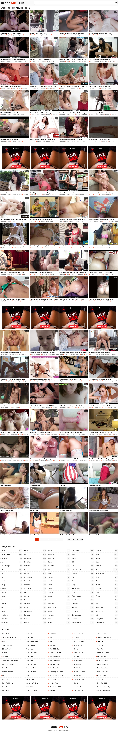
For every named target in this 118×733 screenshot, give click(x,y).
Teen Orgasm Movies (57, 672)
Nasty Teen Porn (102, 668)
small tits (67, 35)
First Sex (76, 683)
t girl (95, 35)
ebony (35, 550)
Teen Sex (5, 687)
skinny (49, 88)
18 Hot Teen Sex (7, 649)
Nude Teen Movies (103, 653)
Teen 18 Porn (101, 634)
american (11, 558)
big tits (9, 35)
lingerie (67, 88)
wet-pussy (106, 607)
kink (59, 573)
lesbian (59, 588)
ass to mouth (83, 460)
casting (22, 407)
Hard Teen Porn (102, 672)
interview (59, 558)
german (35, 596)
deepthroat (11, 615)
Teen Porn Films (31, 653)
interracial (80, 274)
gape (35, 592)
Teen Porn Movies (32, 641)
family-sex (35, 577)
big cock (14, 35)
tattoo (106, 562)
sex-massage (82, 615)
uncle (106, 577)
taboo (106, 558)
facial (35, 569)
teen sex (100, 641)
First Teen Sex (54, 679)
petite (53, 88)
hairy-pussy (35, 611)
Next (81, 539)
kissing (59, 577)
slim (101, 221)
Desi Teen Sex (78, 634)
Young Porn (30, 679)
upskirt (106, 585)
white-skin (106, 611)
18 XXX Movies (78, 641)
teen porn (5, 668)
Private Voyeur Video (57, 675)
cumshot (33, 61)
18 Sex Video (54, 683)
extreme (35, 566)
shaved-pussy (82, 622)
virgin (106, 592)
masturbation (111, 35)
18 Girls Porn (77, 668)
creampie (113, 354)
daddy (11, 611)
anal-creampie (11, 566)
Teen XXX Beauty (55, 653)
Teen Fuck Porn (55, 668)
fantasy (35, 585)
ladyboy (39, 141)
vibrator (106, 588)
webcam (106, 600)
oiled (82, 566)
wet (106, 603)
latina (59, 585)
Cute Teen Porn (78, 679)
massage (59, 603)
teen (72, 35)
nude (82, 554)
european (35, 558)
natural (59, 622)
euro (35, 554)
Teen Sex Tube (55, 664)
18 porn (4, 641)
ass (78, 88)
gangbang (35, 588)
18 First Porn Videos (104, 637)
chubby (11, 603)
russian (82, 607)
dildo (83, 35)
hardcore (54, 35)
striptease (15, 460)
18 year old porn (7, 672)
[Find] (116, 3)
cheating (11, 600)
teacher (106, 566)
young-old (106, 619)
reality (22, 114)
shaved (82, 619)
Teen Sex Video (55, 660)
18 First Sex (77, 675)
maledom (59, 600)
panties (73, 88)
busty (101, 274)
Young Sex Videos (32, 683)
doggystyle (73, 274)
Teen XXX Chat (55, 649)
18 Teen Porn (77, 645)
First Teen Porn (7, 645)
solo (117, 61)
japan (59, 562)
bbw (11, 573)
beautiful (11, 581)
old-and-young (82, 569)
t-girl (106, 554)
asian (61, 35)
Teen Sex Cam (31, 664)
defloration (11, 619)
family (35, 573)
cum (32, 35)
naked (59, 619)
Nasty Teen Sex (102, 664)
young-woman (106, 622)
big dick (20, 35)
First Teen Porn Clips (104, 687)
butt (115, 407)
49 (77, 539)
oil (82, 562)
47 (69, 539)
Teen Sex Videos (55, 656)
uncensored (106, 573)
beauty (11, 585)
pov (25, 35)
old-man (82, 573)
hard (35, 619)
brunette (79, 141)
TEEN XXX (29, 687)
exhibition (35, 562)
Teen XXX (5, 675)
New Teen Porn (102, 656)
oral (37, 221)
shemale (33, 141)
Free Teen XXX (102, 683)
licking (59, 592)
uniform (106, 581)
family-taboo (35, 581)
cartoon (11, 592)
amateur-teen (11, 554)
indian (59, 550)
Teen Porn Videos (8, 664)
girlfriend (35, 600)
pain (82, 577)
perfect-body (82, 588)
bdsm (11, 577)
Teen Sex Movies (31, 668)
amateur (104, 35)
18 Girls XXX (77, 660)
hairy (14, 301)
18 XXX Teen (12, 2)
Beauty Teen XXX (55, 687)
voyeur (106, 596)
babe (38, 88)
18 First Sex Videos (79, 672)
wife (106, 615)
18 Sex (75, 649)
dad (11, 607)
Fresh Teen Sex (102, 675)
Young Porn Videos (103, 690)
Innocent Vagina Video (9, 637)
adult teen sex (78, 690)
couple (108, 194)
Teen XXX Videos (32, 690)
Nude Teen (5, 656)
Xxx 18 (4, 653)
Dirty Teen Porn (78, 653)
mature (59, 611)
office (82, 558)
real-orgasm (82, 596)
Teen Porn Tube (31, 645)
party (82, 585)
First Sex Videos (102, 660)
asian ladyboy (46, 141)
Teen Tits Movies (7, 683)
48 (73, 539)
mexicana (59, 615)
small (86, 354)
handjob (26, 194)
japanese (59, 566)
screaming (82, 611)
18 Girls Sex (77, 664)
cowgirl (56, 381)
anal (99, 35)
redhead (21, 460)
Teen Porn (5, 634)
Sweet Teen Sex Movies (10, 660)
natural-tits (82, 550)
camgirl (11, 588)
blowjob (3, 35)
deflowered (11, 622)
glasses (35, 603)
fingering (77, 35)
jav (59, 569)
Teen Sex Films (31, 672)
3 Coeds (76, 637)
